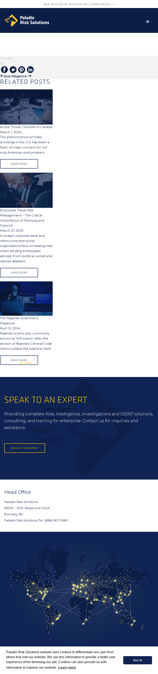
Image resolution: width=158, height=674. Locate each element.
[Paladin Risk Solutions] (26, 20)
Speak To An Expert (24, 448)
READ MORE (19, 163)
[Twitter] (13, 70)
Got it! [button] (137, 660)
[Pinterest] (21, 70)
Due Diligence (15, 76)
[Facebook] (4, 70)
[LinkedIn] (30, 70)
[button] (148, 21)
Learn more (67, 667)
